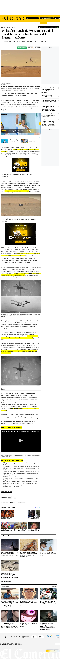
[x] (8, 636)
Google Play (40, 637)
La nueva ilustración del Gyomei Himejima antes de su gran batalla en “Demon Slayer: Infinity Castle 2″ (28, 603)
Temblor (30, 23)
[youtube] (14, 636)
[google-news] (20, 636)
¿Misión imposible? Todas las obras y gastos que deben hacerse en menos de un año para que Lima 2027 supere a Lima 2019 (48, 108)
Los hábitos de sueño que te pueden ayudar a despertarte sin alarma (48, 553)
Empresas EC (43, 23)
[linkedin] (17, 636)
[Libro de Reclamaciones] (57, 637)
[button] (20, 440)
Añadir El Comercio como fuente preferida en (48, 27)
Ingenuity (10, 497)
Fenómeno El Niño (16, 23)
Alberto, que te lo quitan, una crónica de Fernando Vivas (47, 96)
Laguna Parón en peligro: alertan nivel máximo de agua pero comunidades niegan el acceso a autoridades (48, 90)
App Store (33, 637)
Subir (56, 643)
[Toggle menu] (1, 18)
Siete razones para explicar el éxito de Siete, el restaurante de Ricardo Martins (48, 115)
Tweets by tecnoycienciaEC (6, 494)
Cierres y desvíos (35, 23)
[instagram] (11, 636)
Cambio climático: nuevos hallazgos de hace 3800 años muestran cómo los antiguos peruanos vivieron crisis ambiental (9, 575)
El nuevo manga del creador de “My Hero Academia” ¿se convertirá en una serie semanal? (48, 602)
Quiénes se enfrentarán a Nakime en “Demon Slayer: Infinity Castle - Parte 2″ (28, 625)
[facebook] (5, 636)
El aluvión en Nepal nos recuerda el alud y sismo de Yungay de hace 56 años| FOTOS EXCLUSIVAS (48, 101)
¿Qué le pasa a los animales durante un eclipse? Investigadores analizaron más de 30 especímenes (10, 553)
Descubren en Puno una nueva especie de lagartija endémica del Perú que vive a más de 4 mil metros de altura (28, 554)
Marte (15, 497)
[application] (21, 441)
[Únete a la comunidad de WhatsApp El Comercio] (22, 48)
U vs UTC (49, 23)
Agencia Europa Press (6, 83)
